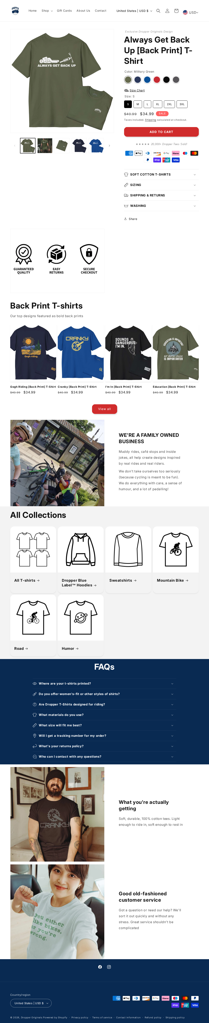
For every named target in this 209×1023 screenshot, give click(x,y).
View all (104, 409)
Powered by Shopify (55, 1017)
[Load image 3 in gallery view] (62, 145)
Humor (68, 648)
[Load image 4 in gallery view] (79, 145)
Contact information (128, 1017)
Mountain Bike (170, 580)
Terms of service (102, 1017)
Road (19, 648)
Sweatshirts (120, 580)
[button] (46, 10)
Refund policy (153, 1017)
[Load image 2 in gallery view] (44, 145)
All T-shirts (24, 580)
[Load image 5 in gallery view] (96, 145)
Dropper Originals (31, 1017)
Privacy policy (79, 1017)
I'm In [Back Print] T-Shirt (123, 386)
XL (157, 103)
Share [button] (133, 219)
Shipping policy (175, 1017)
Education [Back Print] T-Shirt (174, 386)
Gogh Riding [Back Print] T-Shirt (33, 386)
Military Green (128, 80)
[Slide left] (14, 145)
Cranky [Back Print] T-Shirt (77, 386)
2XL (169, 103)
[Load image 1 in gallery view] (27, 145)
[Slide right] (109, 145)
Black (166, 80)
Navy (138, 80)
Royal (147, 80)
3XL (182, 103)
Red (157, 80)
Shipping (150, 119)
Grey (176, 80)
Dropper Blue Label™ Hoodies (77, 582)
